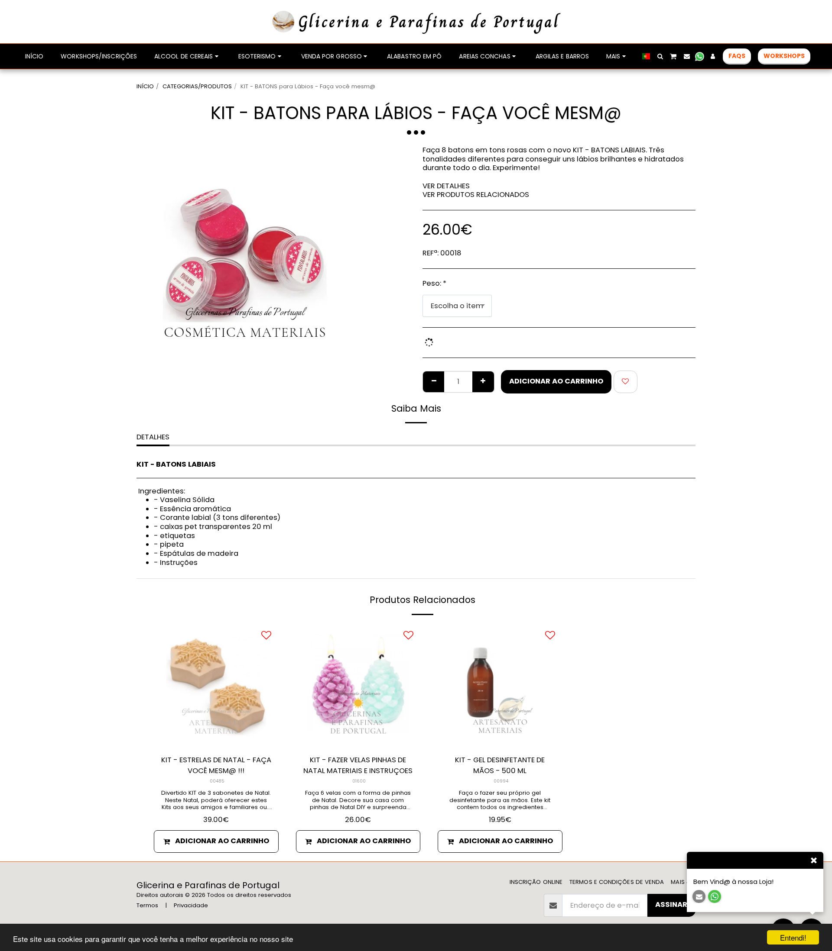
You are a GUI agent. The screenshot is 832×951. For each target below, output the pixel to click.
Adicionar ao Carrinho (222, 841)
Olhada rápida (216, 737)
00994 (501, 781)
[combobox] (457, 305)
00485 (217, 781)
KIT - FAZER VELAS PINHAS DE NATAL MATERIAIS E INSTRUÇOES (358, 765)
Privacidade (191, 905)
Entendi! (793, 937)
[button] (660, 56)
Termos (147, 905)
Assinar (671, 904)
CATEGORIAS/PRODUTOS (197, 86)
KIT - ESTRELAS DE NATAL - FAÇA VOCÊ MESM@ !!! (216, 765)
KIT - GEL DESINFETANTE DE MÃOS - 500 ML (500, 765)
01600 (359, 781)
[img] (216, 686)
